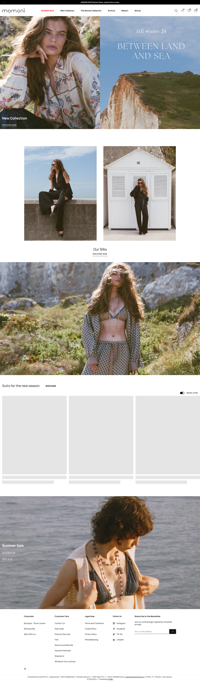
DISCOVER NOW (9, 125)
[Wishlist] (188, 10)
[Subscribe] (172, 631)
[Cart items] (195, 10)
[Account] (182, 10)
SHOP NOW (51, 386)
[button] (100, 2)
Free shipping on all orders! (100, 2)
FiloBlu (110, 679)
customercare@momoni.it (134, 677)
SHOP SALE (7, 559)
